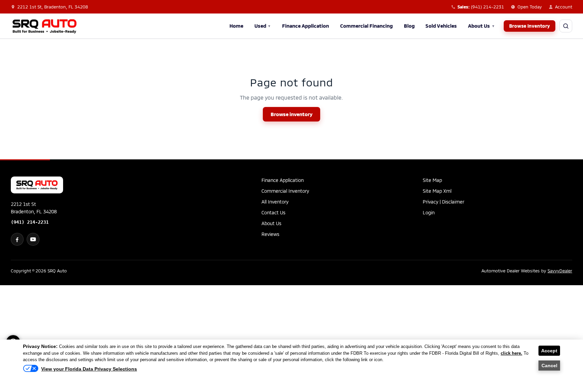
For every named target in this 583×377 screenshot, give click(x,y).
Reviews (270, 234)
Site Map (432, 180)
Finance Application (305, 26)
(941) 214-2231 (30, 222)
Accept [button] (549, 350)
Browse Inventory (529, 26)
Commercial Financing (366, 26)
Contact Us (273, 212)
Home (236, 26)
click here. (511, 353)
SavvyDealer (560, 270)
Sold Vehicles (441, 26)
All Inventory (274, 202)
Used (262, 26)
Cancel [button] (549, 365)
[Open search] (565, 26)
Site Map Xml (437, 191)
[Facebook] (17, 239)
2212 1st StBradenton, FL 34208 (34, 207)
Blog (409, 26)
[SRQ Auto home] (44, 26)
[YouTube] (33, 239)
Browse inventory (291, 114)
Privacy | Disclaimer (443, 202)
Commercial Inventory (285, 191)
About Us (481, 26)
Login (429, 212)
